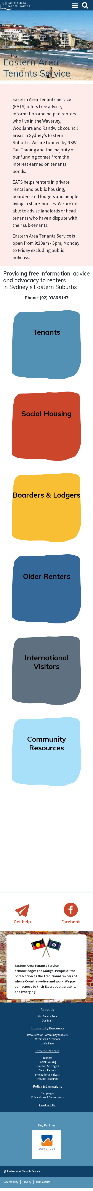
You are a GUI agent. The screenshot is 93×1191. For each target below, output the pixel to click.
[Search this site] (85, 5)
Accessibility (11, 1182)
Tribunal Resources (47, 1078)
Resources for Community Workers (47, 1035)
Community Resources (47, 1028)
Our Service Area (47, 1016)
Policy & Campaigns (47, 1086)
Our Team (47, 1020)
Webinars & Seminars (47, 1039)
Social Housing (47, 1062)
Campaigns (47, 1093)
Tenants (47, 1057)
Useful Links (47, 1043)
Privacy (27, 1182)
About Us (47, 1009)
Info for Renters (47, 1051)
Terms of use (43, 1182)
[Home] (15, 5)
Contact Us (47, 1105)
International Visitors (47, 1074)
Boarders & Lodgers (47, 1066)
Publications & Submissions (47, 1097)
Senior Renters (47, 1070)
